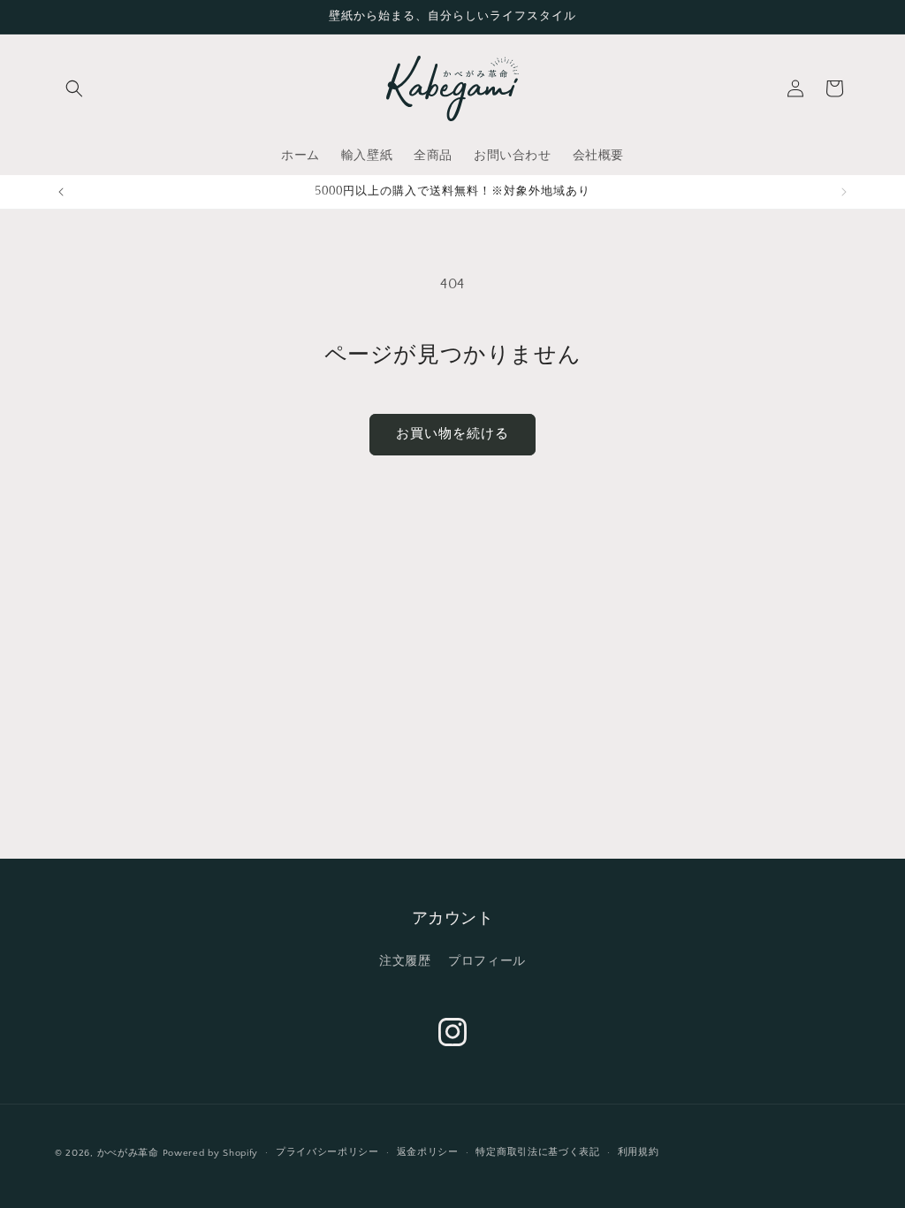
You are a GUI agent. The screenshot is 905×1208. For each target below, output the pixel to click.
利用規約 (638, 1152)
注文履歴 (404, 961)
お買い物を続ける (452, 433)
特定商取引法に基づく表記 (537, 1152)
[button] (74, 88)
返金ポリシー (428, 1152)
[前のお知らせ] (61, 192)
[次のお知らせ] (844, 192)
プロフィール (487, 961)
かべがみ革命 (128, 1153)
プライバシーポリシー (327, 1152)
